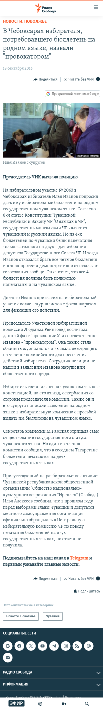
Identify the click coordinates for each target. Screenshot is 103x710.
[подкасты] (40, 703)
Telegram (79, 558)
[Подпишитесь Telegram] (54, 646)
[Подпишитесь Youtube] (42, 646)
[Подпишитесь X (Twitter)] (31, 646)
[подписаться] (7, 657)
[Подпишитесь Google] (7, 646)
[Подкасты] (89, 646)
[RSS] (77, 646)
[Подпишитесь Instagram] (65, 646)
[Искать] (87, 703)
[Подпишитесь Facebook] (19, 646)
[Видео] (63, 703)
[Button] (46, 79)
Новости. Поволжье (25, 22)
